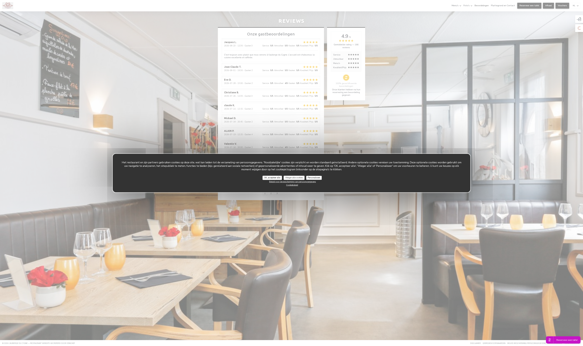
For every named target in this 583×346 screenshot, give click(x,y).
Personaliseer (314, 177)
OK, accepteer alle (272, 177)
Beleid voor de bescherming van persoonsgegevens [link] (292, 181)
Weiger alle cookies (294, 177)
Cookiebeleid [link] (292, 185)
